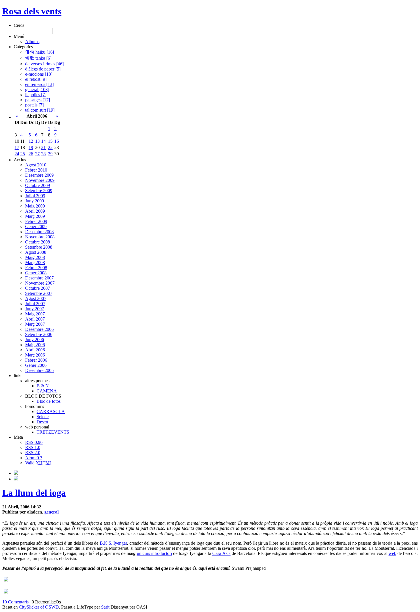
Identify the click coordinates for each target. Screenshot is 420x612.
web (392, 553)
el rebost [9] (36, 79)
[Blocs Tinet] (16, 473)
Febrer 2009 (36, 221)
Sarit (105, 607)
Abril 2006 (35, 349)
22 (50, 147)
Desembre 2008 (39, 231)
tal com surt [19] (40, 110)
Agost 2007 (35, 298)
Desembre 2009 (39, 175)
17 (17, 147)
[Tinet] (16, 478)
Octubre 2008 (37, 241)
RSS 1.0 (32, 447)
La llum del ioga (34, 493)
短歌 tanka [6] (38, 58)
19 (31, 147)
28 (43, 153)
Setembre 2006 (38, 334)
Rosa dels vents (31, 11)
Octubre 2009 (37, 185)
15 (50, 141)
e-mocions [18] (38, 74)
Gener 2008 (36, 272)
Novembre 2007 (40, 283)
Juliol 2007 (35, 303)
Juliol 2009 (35, 195)
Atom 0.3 (33, 457)
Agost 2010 (35, 164)
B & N (43, 385)
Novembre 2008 (40, 236)
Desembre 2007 (39, 277)
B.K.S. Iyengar (113, 543)
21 (43, 147)
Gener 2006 (36, 365)
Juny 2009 (34, 200)
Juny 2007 (34, 308)
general (51, 512)
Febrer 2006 (36, 360)
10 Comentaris (16, 601)
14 (43, 141)
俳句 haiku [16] (39, 52)
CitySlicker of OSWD (39, 607)
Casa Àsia (221, 553)
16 (56, 141)
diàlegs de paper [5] (43, 69)
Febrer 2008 (36, 267)
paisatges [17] (37, 99)
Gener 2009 (36, 226)
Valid (38, 462)
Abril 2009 (35, 211)
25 (22, 153)
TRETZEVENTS (53, 432)
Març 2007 (35, 324)
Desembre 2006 (39, 329)
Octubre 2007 (37, 288)
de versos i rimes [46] (44, 63)
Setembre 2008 (38, 247)
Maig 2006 (35, 344)
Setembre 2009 (38, 190)
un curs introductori (154, 553)
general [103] (37, 89)
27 (37, 153)
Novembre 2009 (40, 180)
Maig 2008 (35, 257)
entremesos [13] (39, 84)
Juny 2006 (34, 339)
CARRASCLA (51, 411)
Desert (42, 421)
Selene (43, 416)
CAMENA (47, 390)
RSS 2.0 (32, 452)
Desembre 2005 (39, 370)
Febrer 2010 (36, 170)
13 (37, 141)
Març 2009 (35, 216)
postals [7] (34, 104)
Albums (32, 41)
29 (50, 153)
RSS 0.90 (34, 442)
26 (31, 153)
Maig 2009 (35, 206)
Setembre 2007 (38, 293)
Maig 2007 (35, 313)
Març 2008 (35, 262)
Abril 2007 (35, 319)
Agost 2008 (35, 252)
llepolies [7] (35, 94)
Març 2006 (35, 355)
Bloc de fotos (49, 401)
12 (31, 141)
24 (17, 153)
